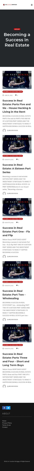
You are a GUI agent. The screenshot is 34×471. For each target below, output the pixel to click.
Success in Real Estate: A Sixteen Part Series (17, 168)
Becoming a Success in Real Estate (12, 91)
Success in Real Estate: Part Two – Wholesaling (14, 294)
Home (4, 421)
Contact (4, 427)
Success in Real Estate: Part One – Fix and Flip (16, 231)
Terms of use (6, 425)
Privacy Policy (7, 423)
